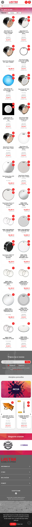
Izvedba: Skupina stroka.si (19, 497)
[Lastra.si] (10, 460)
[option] (8, 414)
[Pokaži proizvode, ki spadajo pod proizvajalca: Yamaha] (8, 445)
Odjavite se (21, 365)
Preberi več (20, 524)
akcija (20, 412)
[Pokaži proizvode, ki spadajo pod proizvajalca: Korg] (24, 445)
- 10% (19, 401)
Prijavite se (12, 365)
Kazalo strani (10, 497)
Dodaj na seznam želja (13, 17)
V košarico (13, 20)
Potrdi (13, 524)
